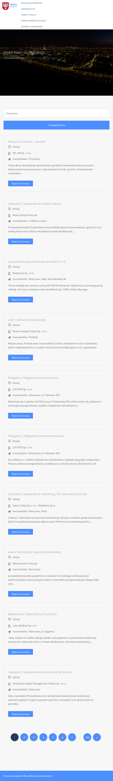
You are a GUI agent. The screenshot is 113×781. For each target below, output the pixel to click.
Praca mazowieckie (31, 2)
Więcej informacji (20, 183)
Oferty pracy (28, 14)
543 (87, 737)
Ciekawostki (28, 8)
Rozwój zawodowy (32, 26)
